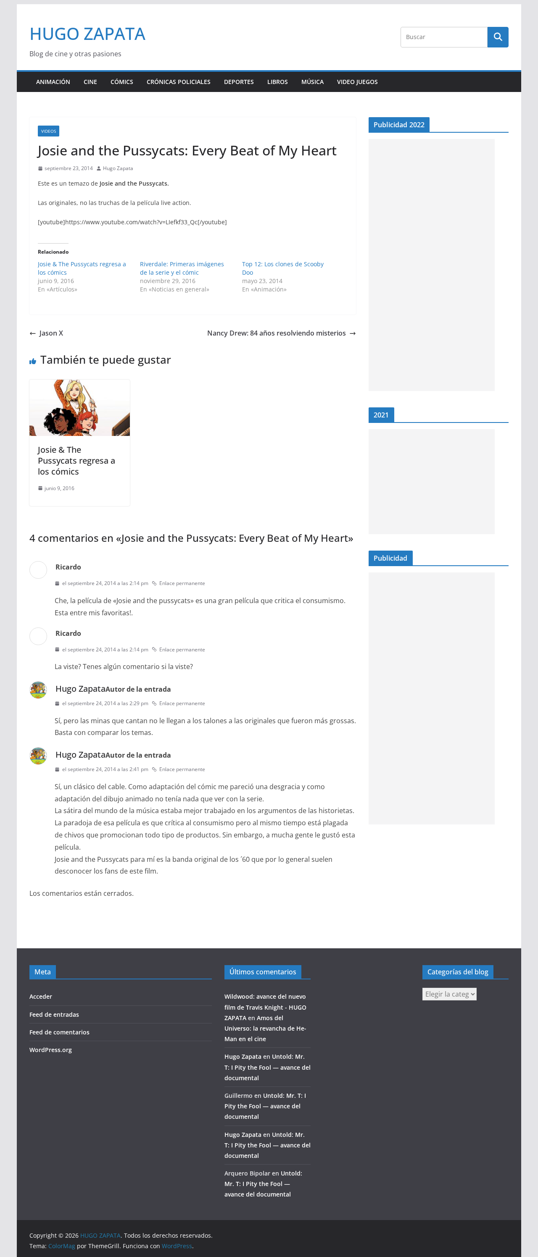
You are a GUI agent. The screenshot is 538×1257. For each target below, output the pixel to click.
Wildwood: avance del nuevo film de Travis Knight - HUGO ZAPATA (265, 1006)
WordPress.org (50, 1050)
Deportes (239, 82)
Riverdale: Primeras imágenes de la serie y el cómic (182, 268)
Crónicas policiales (179, 82)
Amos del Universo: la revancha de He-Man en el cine (265, 1028)
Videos (48, 131)
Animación (53, 82)
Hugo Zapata (118, 168)
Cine (90, 82)
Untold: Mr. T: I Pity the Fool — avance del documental (267, 1066)
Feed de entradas (54, 1014)
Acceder (40, 996)
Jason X (51, 333)
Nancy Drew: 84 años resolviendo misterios (276, 333)
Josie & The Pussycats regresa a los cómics (76, 460)
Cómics (122, 82)
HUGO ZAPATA (87, 33)
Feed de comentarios (59, 1032)
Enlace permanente (182, 583)
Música (312, 82)
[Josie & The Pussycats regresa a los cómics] (79, 385)
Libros (277, 82)
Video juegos (357, 82)
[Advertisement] (432, 265)
